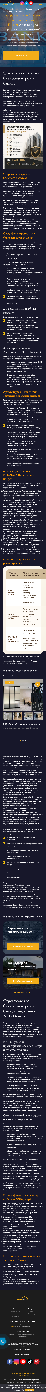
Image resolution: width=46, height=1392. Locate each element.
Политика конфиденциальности (23, 1373)
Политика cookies (23, 1376)
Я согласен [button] (30, 1390)
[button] (43, 1388)
